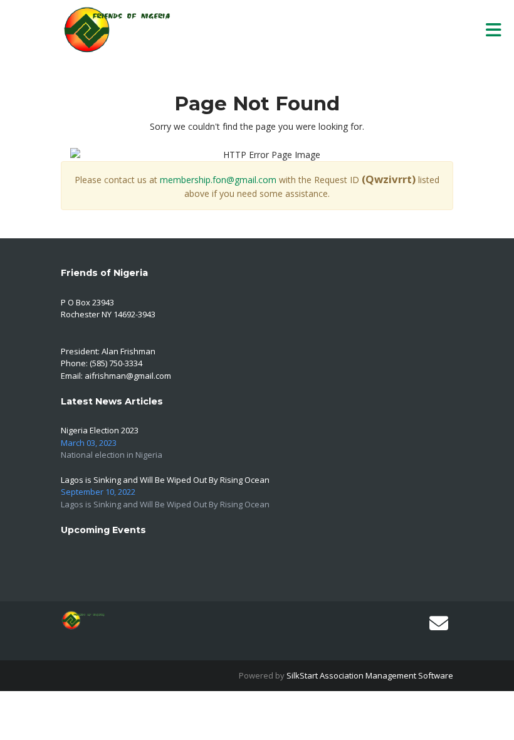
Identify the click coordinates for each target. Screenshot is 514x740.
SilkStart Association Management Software (369, 675)
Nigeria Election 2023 (100, 430)
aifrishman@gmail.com (128, 375)
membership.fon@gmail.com (218, 180)
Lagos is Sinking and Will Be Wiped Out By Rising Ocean (165, 479)
